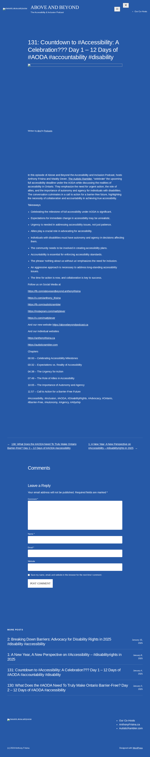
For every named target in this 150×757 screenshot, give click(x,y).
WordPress (138, 748)
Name (31, 534)
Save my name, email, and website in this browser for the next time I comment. (66, 575)
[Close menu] (126, 5)
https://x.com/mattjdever (41, 318)
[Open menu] (117, 9)
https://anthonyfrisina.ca (41, 338)
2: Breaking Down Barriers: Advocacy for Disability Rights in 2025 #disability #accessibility (59, 641)
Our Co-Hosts (141, 11)
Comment (33, 499)
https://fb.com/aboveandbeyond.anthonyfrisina (54, 291)
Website (31, 561)
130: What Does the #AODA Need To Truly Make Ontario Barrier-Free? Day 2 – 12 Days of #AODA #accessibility (67, 687)
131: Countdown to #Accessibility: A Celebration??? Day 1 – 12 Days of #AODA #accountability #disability (63, 672)
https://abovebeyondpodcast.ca (70, 324)
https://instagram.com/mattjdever (46, 311)
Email (31, 547)
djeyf (39, 131)
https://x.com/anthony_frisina (44, 297)
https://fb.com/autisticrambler (44, 304)
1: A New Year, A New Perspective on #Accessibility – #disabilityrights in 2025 (64, 657)
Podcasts (48, 131)
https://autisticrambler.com (43, 344)
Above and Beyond (55, 7)
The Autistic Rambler (80, 178)
